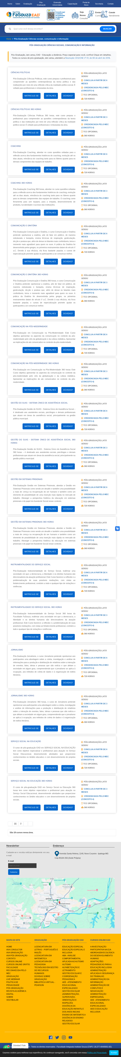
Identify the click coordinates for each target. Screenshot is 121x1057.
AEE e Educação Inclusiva (98, 1010)
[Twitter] (57, 1037)
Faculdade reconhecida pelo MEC (16, 970)
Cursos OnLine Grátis (18, 964)
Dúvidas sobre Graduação (42, 977)
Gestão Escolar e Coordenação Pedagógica (72, 976)
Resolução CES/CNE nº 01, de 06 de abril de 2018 (87, 58)
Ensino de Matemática (74, 1015)
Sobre (17, 4)
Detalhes (51, 96)
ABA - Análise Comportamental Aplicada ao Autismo (73, 958)
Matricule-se (31, 96)
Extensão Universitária (57, 3)
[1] (15, 824)
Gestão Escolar (71, 1024)
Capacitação (72, 4)
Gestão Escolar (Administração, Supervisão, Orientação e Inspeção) (71, 997)
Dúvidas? (68, 96)
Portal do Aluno (86, 3)
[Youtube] (70, 1037)
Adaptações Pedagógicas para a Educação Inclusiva (101, 964)
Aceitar (114, 1053)
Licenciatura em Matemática (43, 957)
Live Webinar (13, 979)
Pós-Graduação (41, 3)
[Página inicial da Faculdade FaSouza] (23, 15)
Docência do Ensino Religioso (72, 1019)
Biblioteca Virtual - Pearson (44, 983)
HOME (9, 947)
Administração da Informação (99, 980)
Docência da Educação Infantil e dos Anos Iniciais (73, 1009)
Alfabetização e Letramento (71, 968)
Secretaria (99, 4)
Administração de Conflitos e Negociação (99, 988)
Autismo (66, 964)
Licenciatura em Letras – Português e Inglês (46, 950)
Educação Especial (72, 947)
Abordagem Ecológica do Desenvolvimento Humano (102, 956)
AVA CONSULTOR (14, 950)
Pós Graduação (14, 988)
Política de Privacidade (12, 983)
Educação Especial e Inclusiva (73, 951)
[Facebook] (50, 1037)
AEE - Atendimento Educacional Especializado (71, 985)
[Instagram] (64, 1037)
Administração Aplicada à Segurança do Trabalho (102, 973)
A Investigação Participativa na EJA (100, 948)
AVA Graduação (14, 953)
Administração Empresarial (98, 995)
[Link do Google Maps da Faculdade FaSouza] (60, 903)
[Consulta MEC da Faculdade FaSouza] (56, 15)
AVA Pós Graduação (16, 956)
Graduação (27, 4)
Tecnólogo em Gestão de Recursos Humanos (46, 970)
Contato (111, 4)
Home (9, 4)
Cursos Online (14, 961)
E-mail (17, 861)
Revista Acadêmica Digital (16, 992)
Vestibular (12, 1000)
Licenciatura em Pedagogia (43, 962)
